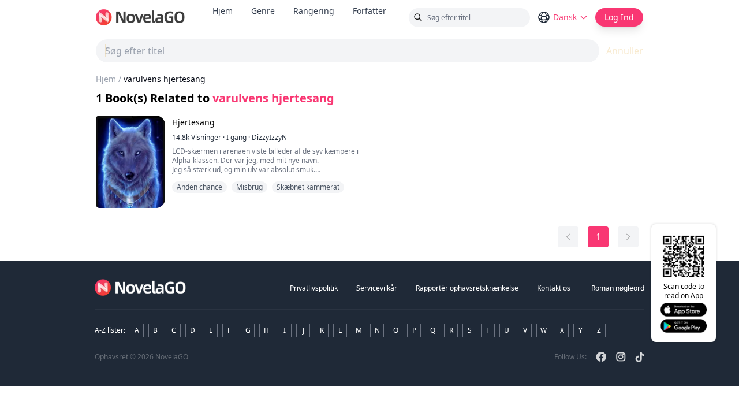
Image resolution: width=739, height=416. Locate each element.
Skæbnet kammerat (308, 187)
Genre (263, 10)
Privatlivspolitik (314, 288)
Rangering (313, 10)
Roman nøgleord (617, 288)
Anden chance (199, 187)
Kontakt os (553, 288)
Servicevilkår (376, 288)
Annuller (624, 50)
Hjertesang (193, 122)
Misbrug (249, 187)
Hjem (222, 10)
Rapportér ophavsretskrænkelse (467, 288)
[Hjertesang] (130, 162)
